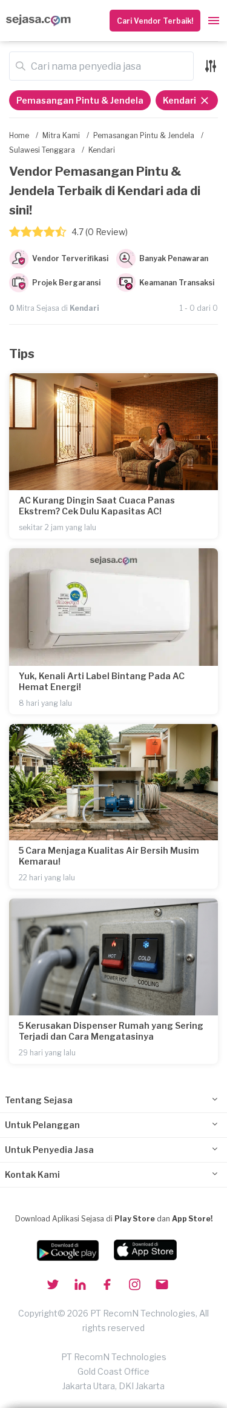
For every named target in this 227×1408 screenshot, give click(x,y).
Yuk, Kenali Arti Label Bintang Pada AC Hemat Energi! (102, 681)
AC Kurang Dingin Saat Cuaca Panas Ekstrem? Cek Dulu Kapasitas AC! (97, 505)
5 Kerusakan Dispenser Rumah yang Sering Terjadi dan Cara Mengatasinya (111, 1030)
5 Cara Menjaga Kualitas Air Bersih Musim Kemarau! (109, 855)
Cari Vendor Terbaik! (155, 20)
